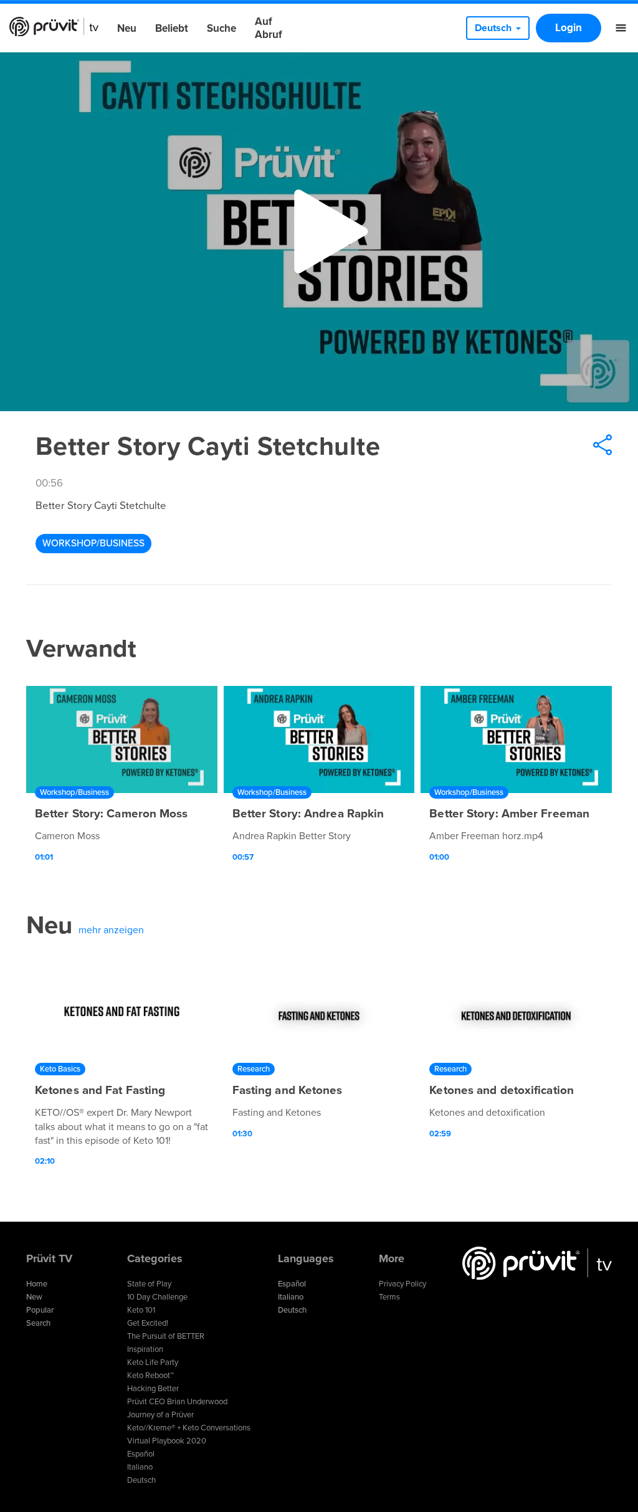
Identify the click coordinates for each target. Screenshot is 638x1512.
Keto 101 (141, 1310)
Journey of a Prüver (160, 1415)
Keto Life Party (152, 1362)
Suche (221, 28)
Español (141, 1454)
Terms (389, 1297)
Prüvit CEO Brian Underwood (177, 1402)
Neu (126, 28)
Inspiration (145, 1349)
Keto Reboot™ (150, 1376)
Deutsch (141, 1480)
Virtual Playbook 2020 (166, 1441)
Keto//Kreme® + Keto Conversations (188, 1428)
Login (568, 27)
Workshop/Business (93, 543)
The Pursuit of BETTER (165, 1336)
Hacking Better (153, 1389)
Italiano (140, 1467)
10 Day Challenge (157, 1297)
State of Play (149, 1284)
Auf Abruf (268, 28)
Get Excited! (147, 1323)
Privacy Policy (402, 1284)
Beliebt (171, 28)
